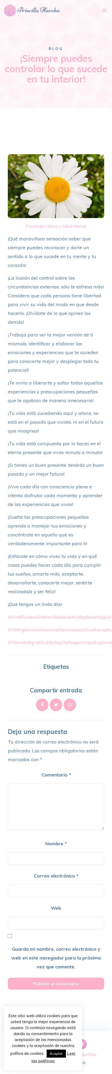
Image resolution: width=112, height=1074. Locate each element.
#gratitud (38, 642)
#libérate (18, 642)
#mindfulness (22, 617)
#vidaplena (83, 617)
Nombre (56, 844)
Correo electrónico (56, 876)
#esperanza (80, 642)
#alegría (58, 642)
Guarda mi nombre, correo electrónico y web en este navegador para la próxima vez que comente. (56, 958)
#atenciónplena (54, 617)
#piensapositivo (76, 630)
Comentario (56, 775)
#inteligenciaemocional (33, 630)
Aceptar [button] (56, 1053)
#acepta (102, 630)
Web (56, 908)
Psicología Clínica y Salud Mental (56, 226)
